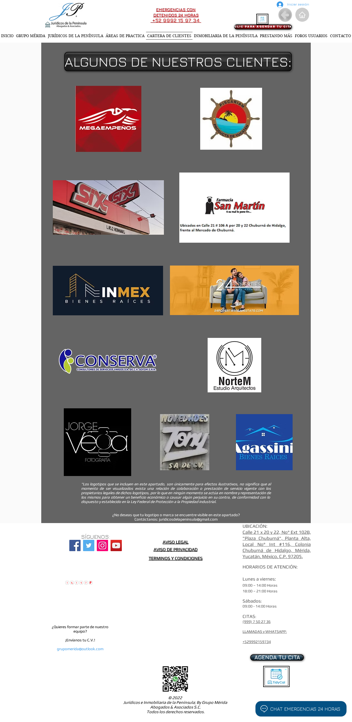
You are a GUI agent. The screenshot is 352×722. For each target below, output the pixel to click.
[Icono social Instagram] (102, 545)
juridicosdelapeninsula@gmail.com (188, 519)
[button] (177, 61)
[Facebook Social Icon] (75, 545)
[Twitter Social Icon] (88, 545)
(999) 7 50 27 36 (257, 621)
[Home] (302, 15)
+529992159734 (257, 641)
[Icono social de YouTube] (116, 545)
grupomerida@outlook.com (80, 649)
